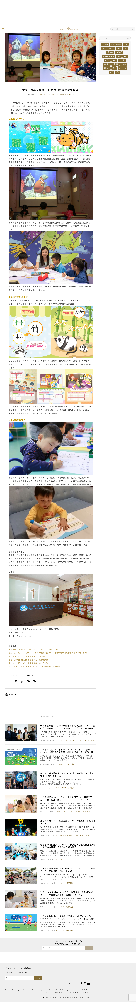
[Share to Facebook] (76, 77)
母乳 (111, 72)
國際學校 (106, 64)
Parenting (65, 989)
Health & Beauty (37, 989)
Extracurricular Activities (65, 94)
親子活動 (71, 764)
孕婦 (114, 60)
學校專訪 (106, 68)
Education (47, 94)
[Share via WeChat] (89, 77)
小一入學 (121, 60)
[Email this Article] (80, 77)
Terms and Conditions (73, 992)
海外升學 (115, 64)
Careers (47, 992)
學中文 (30, 676)
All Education (85, 812)
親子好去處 (122, 68)
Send (89, 948)
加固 (126, 44)
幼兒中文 (20, 676)
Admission (73, 812)
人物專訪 (119, 52)
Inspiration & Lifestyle (68, 835)
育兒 (125, 48)
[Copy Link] (93, 77)
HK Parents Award (77, 989)
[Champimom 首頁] (55, 30)
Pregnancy (15, 989)
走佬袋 (119, 48)
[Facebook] (81, 983)
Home (7, 989)
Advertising (86, 992)
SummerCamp (116, 44)
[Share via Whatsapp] (84, 77)
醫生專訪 (110, 52)
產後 (119, 56)
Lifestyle (62, 764)
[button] (2, 29)
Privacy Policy (58, 992)
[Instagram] (85, 983)
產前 (125, 56)
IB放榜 (124, 64)
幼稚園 (107, 60)
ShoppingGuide (107, 48)
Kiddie (88, 989)
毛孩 (117, 72)
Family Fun (84, 835)
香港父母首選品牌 (108, 56)
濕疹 (114, 68)
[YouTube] (88, 983)
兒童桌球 (105, 44)
